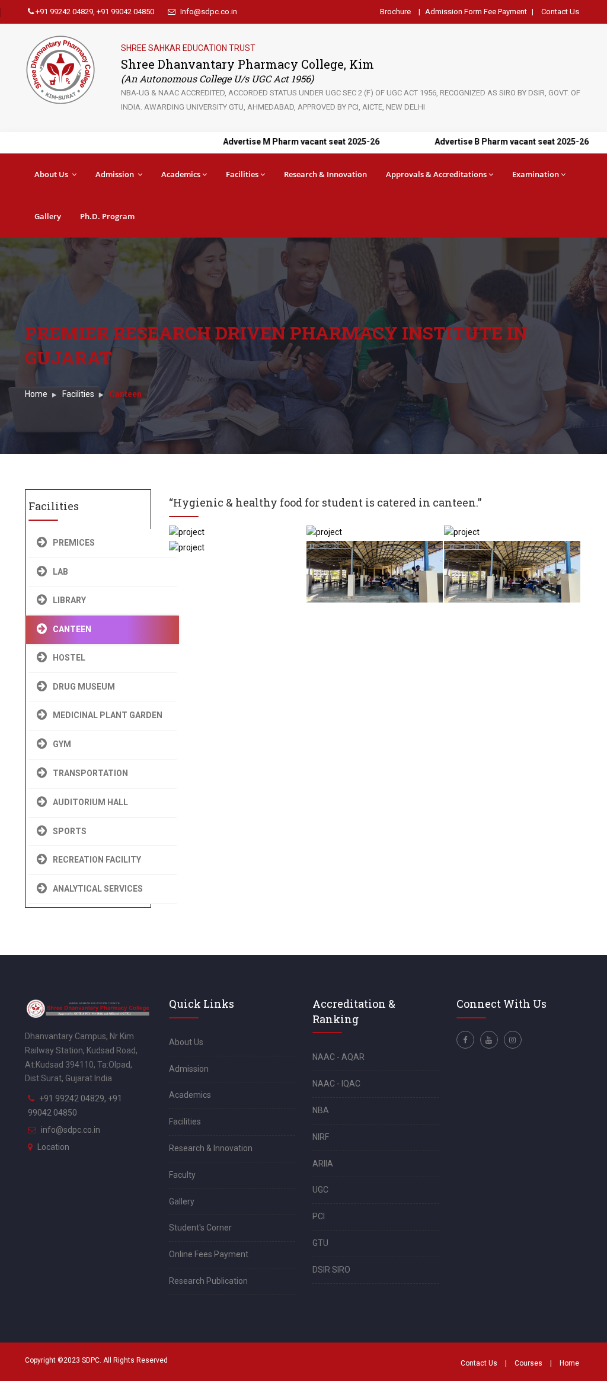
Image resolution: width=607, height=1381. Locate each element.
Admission (115, 174)
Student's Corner (200, 1227)
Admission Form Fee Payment (476, 11)
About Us (52, 174)
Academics (180, 174)
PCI (318, 1216)
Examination (535, 174)
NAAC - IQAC (336, 1083)
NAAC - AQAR (338, 1057)
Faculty (182, 1175)
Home (36, 394)
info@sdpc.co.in (70, 1130)
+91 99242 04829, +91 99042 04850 (94, 11)
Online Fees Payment (208, 1254)
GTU (320, 1243)
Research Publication (208, 1281)
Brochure (395, 11)
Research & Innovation (325, 174)
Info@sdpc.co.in (207, 11)
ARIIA (322, 1163)
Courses (528, 1363)
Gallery (47, 216)
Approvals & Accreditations (436, 174)
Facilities (242, 174)
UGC (320, 1189)
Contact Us (560, 11)
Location (53, 1147)
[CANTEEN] (235, 527)
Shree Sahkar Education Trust (188, 48)
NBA (320, 1110)
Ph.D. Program (107, 216)
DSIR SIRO (331, 1269)
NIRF (320, 1137)
